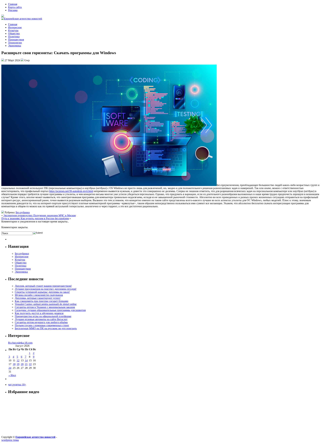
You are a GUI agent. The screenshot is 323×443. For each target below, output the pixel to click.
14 (26, 360)
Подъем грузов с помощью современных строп (42, 325)
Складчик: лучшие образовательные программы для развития (50, 310)
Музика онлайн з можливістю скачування (39, 295)
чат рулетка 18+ (17, 384)
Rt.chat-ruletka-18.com (20, 342)
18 (14, 364)
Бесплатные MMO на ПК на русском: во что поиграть (46, 328)
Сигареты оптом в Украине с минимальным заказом (45, 307)
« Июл (12, 375)
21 (26, 364)
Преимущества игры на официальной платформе (43, 316)
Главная (12, 4)
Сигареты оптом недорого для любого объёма (41, 322)
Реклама (12, 10)
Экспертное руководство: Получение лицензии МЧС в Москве (39, 215)
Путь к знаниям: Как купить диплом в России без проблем (35, 218)
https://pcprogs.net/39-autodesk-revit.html (71, 191)
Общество (14, 33)
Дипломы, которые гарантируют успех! (37, 298)
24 (10, 367)
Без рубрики (23, 212)
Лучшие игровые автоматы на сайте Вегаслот (41, 319)
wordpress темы (10, 440)
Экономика (14, 45)
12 (18, 360)
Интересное (15, 27)
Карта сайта (15, 7)
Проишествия (16, 39)
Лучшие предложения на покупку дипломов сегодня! (45, 289)
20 (22, 364)
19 (18, 364)
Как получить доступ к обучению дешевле (39, 313)
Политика (14, 36)
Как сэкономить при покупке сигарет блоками (41, 301)
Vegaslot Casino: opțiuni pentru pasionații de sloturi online (46, 304)
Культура (13, 30)
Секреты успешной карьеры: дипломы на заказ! (42, 292)
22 (30, 364)
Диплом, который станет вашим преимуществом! (43, 285)
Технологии (15, 42)
